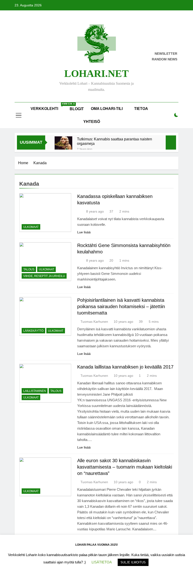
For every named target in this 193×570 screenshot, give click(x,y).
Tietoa (141, 109)
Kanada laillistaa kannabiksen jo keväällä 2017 (125, 366)
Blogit (77, 109)
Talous (28, 269)
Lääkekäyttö (33, 330)
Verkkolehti (48, 107)
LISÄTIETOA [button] (102, 562)
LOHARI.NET (96, 73)
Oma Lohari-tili (107, 109)
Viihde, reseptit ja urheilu (44, 276)
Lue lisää (84, 232)
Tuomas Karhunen (94, 321)
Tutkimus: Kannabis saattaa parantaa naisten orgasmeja (114, 141)
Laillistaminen (34, 391)
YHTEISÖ (91, 122)
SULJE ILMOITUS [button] (133, 562)
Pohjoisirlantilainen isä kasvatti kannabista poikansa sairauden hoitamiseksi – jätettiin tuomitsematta (121, 306)
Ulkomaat (31, 227)
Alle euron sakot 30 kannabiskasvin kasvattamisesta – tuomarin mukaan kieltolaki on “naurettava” (124, 467)
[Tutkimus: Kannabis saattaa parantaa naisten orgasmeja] (63, 145)
